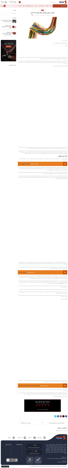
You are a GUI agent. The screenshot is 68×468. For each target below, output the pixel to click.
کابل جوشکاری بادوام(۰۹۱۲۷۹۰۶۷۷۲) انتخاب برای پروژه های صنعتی (7, 33)
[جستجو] (20, 2)
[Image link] (5, 466)
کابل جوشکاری (8, 450)
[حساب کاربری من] (11, 6)
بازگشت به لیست (42, 422)
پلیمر (46, 267)
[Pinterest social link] (61, 416)
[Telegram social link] (55, 416)
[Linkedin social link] (58, 416)
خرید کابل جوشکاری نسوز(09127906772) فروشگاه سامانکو (7, 27)
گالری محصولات (18, 452)
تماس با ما (19, 450)
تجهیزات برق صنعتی (7, 454)
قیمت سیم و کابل (18, 454)
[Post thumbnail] (14, 21)
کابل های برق (61, 283)
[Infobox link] (41, 437)
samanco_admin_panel (44, 15)
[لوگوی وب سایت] (63, 2)
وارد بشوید (57, 430)
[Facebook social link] (66, 416)
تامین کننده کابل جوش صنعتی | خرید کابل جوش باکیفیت (6, 21)
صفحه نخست (19, 446)
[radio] (37, 406)
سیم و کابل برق (8, 448)
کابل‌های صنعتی (8, 452)
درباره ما (20, 448)
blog (42, 10)
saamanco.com (35, 466)
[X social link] (63, 416)
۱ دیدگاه (5, 22)
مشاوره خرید (8, 446)
